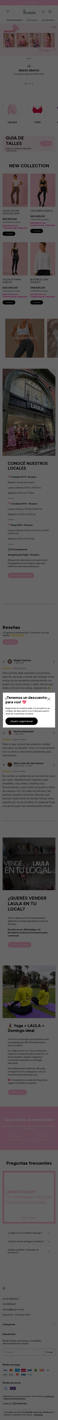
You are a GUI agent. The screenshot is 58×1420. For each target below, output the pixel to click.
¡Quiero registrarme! (21, 721)
